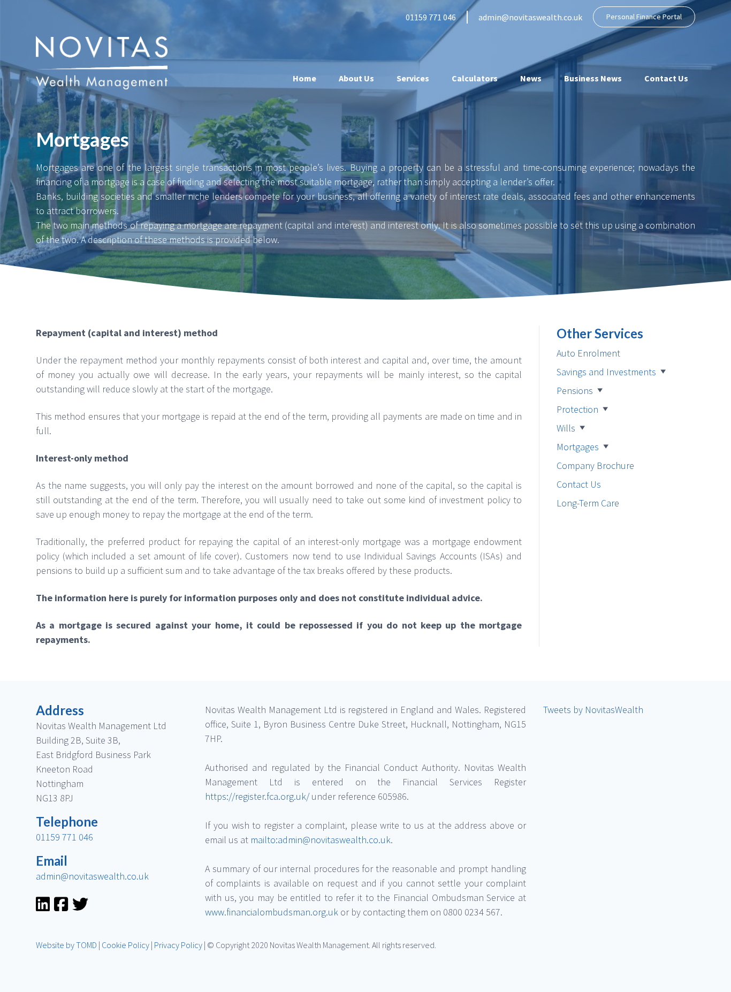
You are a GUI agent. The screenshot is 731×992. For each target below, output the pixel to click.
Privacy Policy (178, 945)
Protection (577, 409)
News (531, 78)
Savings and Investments (606, 372)
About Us (356, 78)
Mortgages (578, 447)
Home (304, 78)
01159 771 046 (431, 17)
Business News (593, 78)
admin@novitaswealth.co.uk (530, 17)
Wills (566, 428)
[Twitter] (80, 906)
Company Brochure (595, 465)
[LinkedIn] (43, 906)
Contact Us (666, 78)
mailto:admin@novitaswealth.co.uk (320, 840)
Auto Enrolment (588, 353)
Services (413, 78)
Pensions (575, 390)
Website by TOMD (66, 945)
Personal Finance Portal (644, 16)
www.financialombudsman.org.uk (271, 912)
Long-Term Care (588, 503)
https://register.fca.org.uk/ (257, 796)
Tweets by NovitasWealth (593, 709)
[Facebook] (61, 906)
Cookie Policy (125, 945)
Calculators (475, 78)
